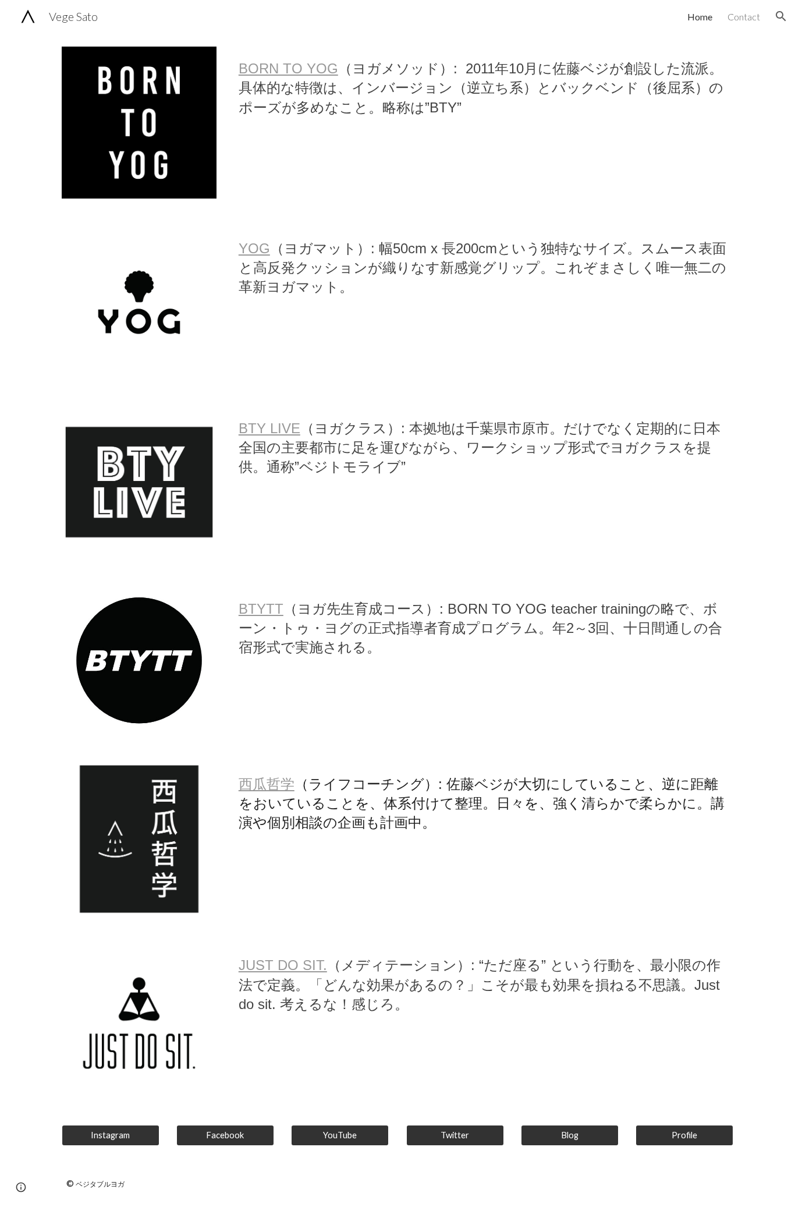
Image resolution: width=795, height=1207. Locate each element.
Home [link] (699, 16)
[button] (781, 16)
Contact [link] (743, 16)
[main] (483, 84)
